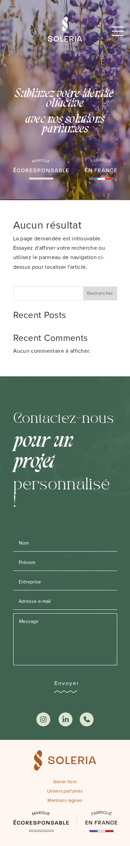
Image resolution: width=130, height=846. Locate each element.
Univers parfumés (65, 791)
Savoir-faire (65, 782)
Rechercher (100, 293)
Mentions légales (64, 800)
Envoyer (66, 683)
